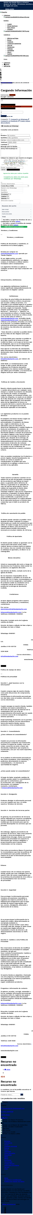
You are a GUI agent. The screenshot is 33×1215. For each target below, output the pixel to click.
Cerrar (3, 169)
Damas (6, 1148)
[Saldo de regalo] (1, 76)
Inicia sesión (9, 9)
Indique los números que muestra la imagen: (16, 158)
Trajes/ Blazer (9, 1163)
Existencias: (5, 95)
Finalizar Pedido (6, 82)
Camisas (10, 42)
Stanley (10, 29)
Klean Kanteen (12, 26)
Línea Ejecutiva (9, 1153)
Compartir (4, 119)
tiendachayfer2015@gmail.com (13, 1108)
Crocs (5, 59)
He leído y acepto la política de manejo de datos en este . (16, 224)
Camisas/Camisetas (14, 43)
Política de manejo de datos (14, 1181)
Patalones (10, 47)
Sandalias (10, 50)
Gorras (9, 45)
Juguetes (7, 1151)
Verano (6, 1167)
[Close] (1, 84)
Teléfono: (4, 142)
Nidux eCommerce (8, 1204)
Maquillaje (8, 1155)
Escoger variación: (7, 97)
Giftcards (7, 66)
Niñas (6, 1157)
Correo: (3, 140)
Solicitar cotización (13, 169)
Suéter (9, 54)
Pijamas (10, 49)
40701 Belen (5, 1115)
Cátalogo (7, 15)
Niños (6, 1158)
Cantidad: (4, 144)
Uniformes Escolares (11, 1165)
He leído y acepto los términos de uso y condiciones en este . (16, 220)
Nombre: (4, 135)
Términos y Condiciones (12, 1180)
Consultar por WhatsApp (10, 126)
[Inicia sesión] (0, 69)
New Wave (11, 28)
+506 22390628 (7, 1112)
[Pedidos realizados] (0, 73)
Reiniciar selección (9, 104)
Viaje (6, 1169)
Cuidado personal (10, 1146)
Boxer (9, 40)
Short (9, 52)
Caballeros (7, 34)
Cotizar (3, 116)
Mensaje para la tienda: (9, 146)
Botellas (6, 20)
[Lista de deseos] (0, 71)
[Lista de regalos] (0, 74)
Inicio (7, 64)
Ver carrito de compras (20, 82)
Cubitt (9, 24)
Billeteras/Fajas (12, 38)
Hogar (6, 1150)
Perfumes (7, 1160)
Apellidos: (4, 138)
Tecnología (8, 1162)
